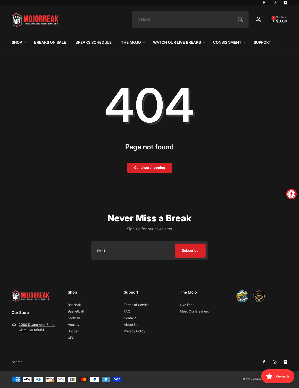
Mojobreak (258, 378)
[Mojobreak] (30, 300)
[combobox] (190, 19)
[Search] (240, 19)
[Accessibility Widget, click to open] (291, 194)
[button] (277, 19)
